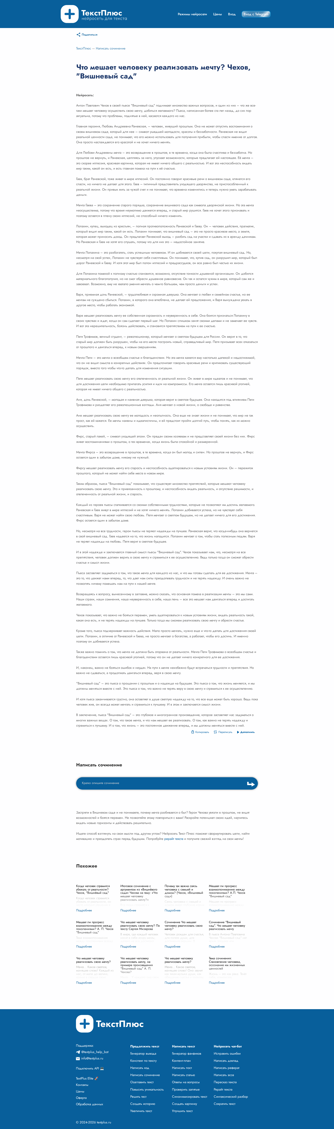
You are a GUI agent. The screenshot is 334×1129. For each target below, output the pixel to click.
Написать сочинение (110, 48)
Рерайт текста (223, 1089)
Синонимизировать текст (189, 1096)
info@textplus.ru (92, 1058)
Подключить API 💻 (90, 1068)
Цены (217, 14)
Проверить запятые (186, 1089)
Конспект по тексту (143, 1060)
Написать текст (183, 1046)
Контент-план (181, 1060)
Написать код (139, 1067)
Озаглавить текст (142, 1082)
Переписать (225, 732)
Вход (232, 14)
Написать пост (182, 1067)
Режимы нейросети (192, 14)
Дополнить (247, 732)
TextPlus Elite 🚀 (87, 1078)
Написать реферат (226, 1067)
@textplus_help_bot (94, 1052)
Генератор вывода (143, 1053)
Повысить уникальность (147, 1089)
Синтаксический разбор (231, 1096)
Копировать (202, 732)
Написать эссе (224, 1075)
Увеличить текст (141, 1111)
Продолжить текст (144, 1046)
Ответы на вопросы (186, 1082)
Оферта (81, 1097)
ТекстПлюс (83, 48)
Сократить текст (224, 1103)
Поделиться (89, 34)
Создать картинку (184, 1103)
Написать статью (183, 1075)
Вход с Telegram (256, 14)
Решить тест (138, 1096)
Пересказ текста (225, 1082)
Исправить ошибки (227, 1053)
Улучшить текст (182, 1111)
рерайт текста (173, 838)
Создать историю (142, 1103)
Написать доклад (226, 1060)
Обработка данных (89, 1104)
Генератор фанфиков (186, 1053)
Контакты (82, 1084)
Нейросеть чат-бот (228, 1046)
